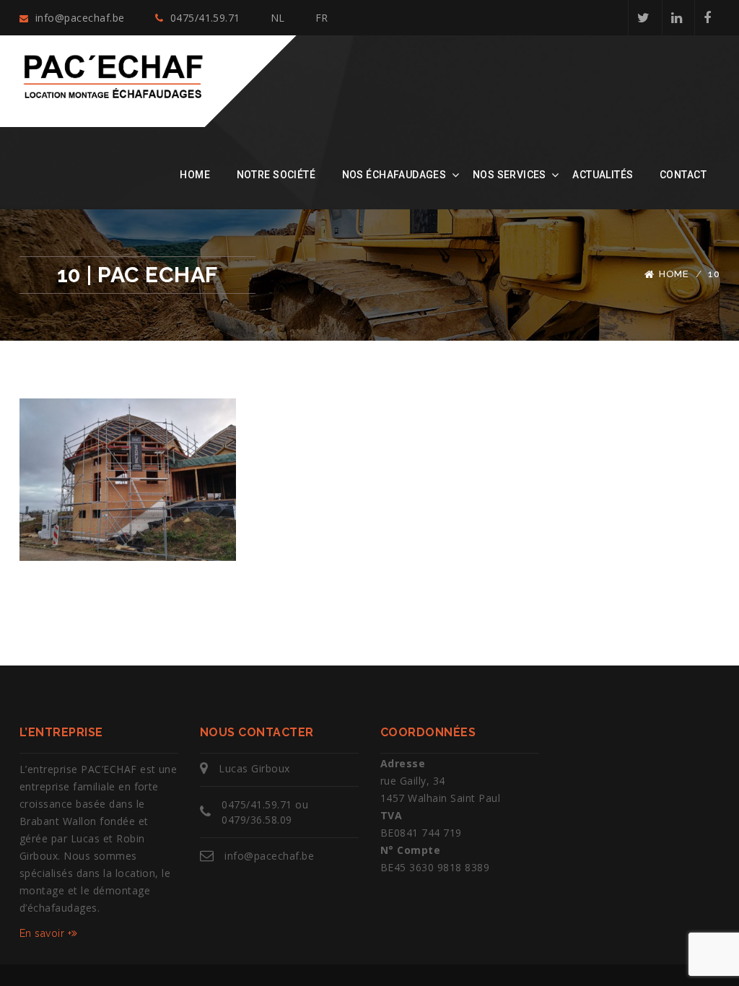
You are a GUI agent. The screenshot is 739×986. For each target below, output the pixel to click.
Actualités (602, 174)
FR (321, 18)
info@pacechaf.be (78, 18)
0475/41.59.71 (203, 18)
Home (195, 174)
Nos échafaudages (394, 174)
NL (278, 18)
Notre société (276, 174)
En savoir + (45, 933)
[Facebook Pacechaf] (707, 17)
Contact (683, 174)
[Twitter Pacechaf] (643, 17)
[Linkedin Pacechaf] (676, 17)
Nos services (509, 174)
